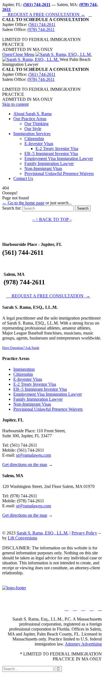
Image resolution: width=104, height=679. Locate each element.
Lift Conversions (22, 538)
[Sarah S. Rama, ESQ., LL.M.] (47, 57)
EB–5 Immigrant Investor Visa (40, 389)
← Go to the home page (23, 202)
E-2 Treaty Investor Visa (34, 384)
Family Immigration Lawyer (38, 399)
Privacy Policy (84, 533)
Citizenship (23, 374)
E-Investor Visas (27, 379)
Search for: (11, 208)
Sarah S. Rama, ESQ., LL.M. (43, 533)
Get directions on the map (24, 464)
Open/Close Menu (18, 54)
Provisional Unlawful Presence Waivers (48, 409)
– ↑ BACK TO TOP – (52, 219)
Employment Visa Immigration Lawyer (47, 394)
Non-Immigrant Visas (32, 404)
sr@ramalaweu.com (33, 455)
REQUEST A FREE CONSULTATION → (43, 14)
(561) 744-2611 (41, 24)
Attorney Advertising (83, 644)
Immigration (24, 369)
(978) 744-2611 (41, 29)
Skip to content (15, 104)
